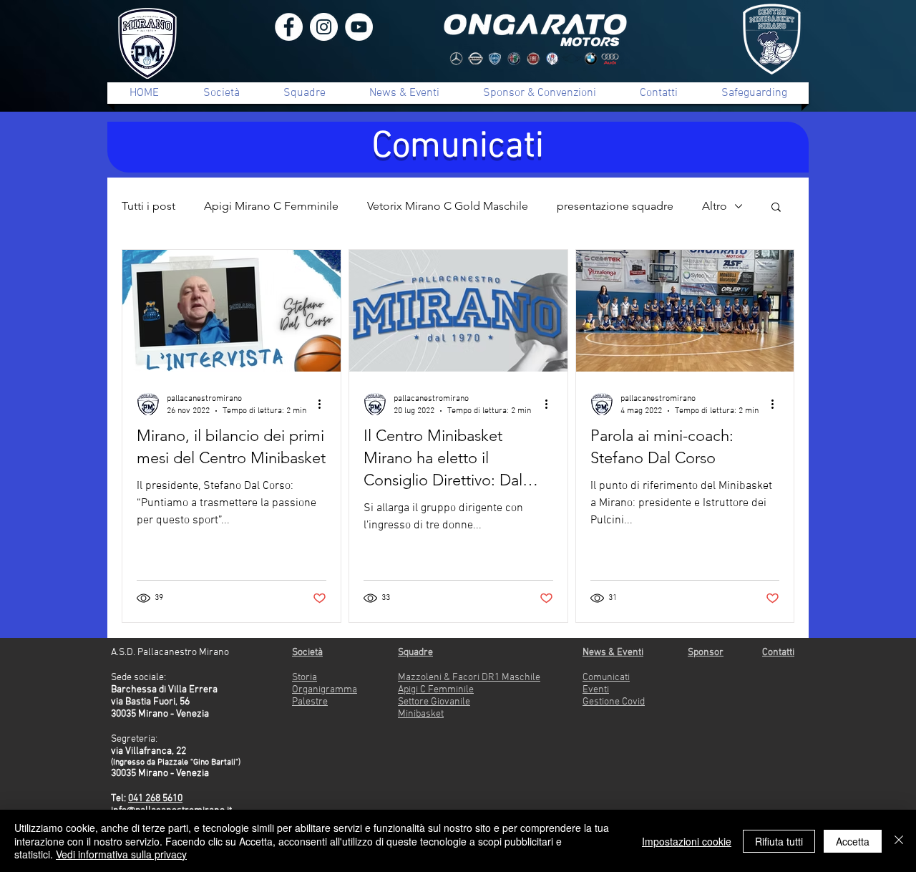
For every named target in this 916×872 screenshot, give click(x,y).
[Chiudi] (898, 841)
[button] (776, 207)
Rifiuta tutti (779, 841)
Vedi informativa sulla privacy (121, 854)
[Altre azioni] (324, 403)
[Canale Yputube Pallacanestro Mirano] (359, 27)
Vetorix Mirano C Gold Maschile (447, 206)
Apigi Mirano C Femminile (271, 206)
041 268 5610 (155, 799)
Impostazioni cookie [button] (686, 841)
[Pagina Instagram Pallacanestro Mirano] (324, 27)
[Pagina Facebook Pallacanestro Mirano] (289, 27)
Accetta (852, 841)
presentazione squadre (615, 206)
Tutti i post (148, 206)
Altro (714, 206)
